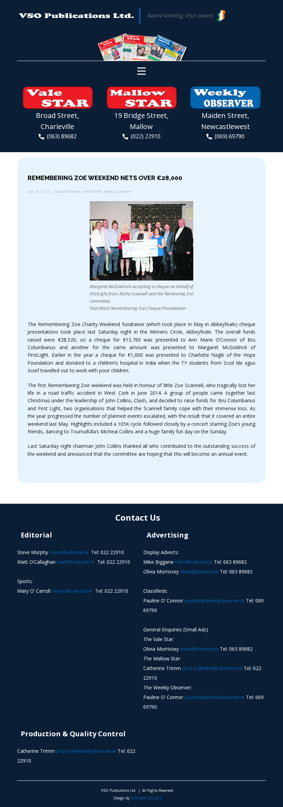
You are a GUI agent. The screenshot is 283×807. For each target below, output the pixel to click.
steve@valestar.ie (68, 552)
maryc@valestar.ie (72, 591)
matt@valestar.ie (76, 562)
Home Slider (92, 191)
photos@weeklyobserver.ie (212, 668)
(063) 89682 (60, 136)
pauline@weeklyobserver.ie (215, 600)
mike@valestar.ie (194, 562)
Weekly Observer (117, 191)
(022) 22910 (144, 136)
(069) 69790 (228, 136)
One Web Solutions (146, 798)
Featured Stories (67, 191)
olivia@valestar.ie (199, 571)
